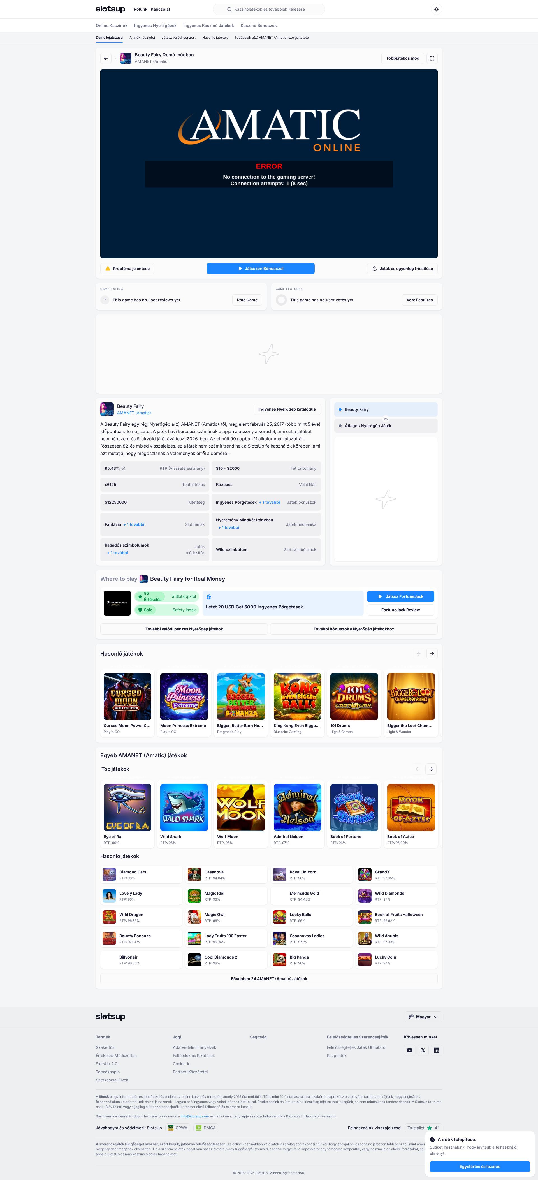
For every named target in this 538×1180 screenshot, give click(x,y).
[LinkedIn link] (436, 1050)
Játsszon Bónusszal (264, 268)
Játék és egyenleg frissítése (406, 268)
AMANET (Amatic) (134, 412)
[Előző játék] (418, 653)
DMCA (210, 1127)
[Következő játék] (432, 653)
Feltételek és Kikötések (194, 1055)
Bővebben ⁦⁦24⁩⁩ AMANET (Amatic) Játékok (269, 978)
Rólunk (140, 9)
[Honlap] (110, 9)
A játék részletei (142, 37)
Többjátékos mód (402, 58)
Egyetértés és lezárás (480, 1166)
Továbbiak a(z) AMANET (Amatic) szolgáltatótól (272, 37)
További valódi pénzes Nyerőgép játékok (184, 628)
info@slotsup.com (195, 1116)
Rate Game (247, 299)
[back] (106, 58)
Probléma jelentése (131, 268)
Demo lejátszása (109, 37)
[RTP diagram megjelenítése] (123, 468)
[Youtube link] (409, 1050)
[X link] (423, 1050)
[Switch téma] (436, 9)
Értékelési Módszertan (116, 1055)
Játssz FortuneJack (404, 596)
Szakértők (105, 1047)
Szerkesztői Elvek (112, 1079)
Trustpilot (423, 1127)
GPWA (181, 1127)
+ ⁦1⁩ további (269, 502)
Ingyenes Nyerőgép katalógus (287, 409)
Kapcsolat (160, 9)
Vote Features (420, 299)
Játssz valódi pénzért (179, 37)
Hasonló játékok (215, 37)
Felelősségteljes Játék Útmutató (356, 1047)
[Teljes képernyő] (432, 58)
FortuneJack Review (400, 609)
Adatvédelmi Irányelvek (194, 1047)
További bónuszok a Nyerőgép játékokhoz (354, 628)
